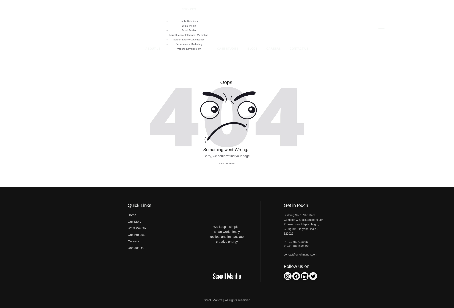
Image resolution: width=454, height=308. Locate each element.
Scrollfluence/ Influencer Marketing (188, 35)
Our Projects (136, 235)
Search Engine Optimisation (188, 39)
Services (188, 9)
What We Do (137, 228)
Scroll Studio (189, 30)
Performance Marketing (189, 44)
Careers (273, 48)
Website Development (188, 48)
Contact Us (299, 48)
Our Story (134, 221)
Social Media (189, 25)
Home (132, 215)
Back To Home (227, 163)
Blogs (252, 48)
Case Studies (228, 48)
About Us (152, 48)
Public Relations (189, 21)
